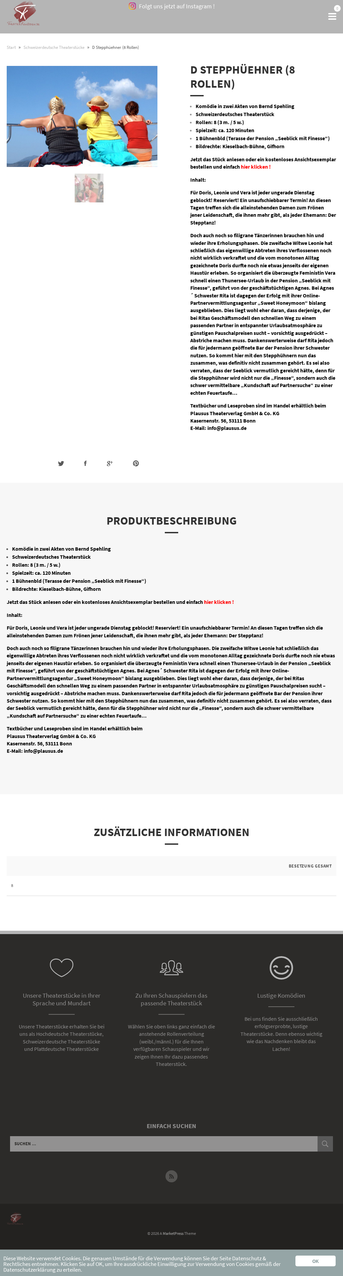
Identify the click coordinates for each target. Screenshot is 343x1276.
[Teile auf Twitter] (61, 463)
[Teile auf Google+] (110, 463)
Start (11, 47)
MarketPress (173, 1233)
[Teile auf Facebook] (85, 463)
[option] (89, 188)
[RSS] (171, 1176)
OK (315, 1261)
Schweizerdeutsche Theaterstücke (53, 47)
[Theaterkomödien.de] (23, 16)
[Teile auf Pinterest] (136, 463)
